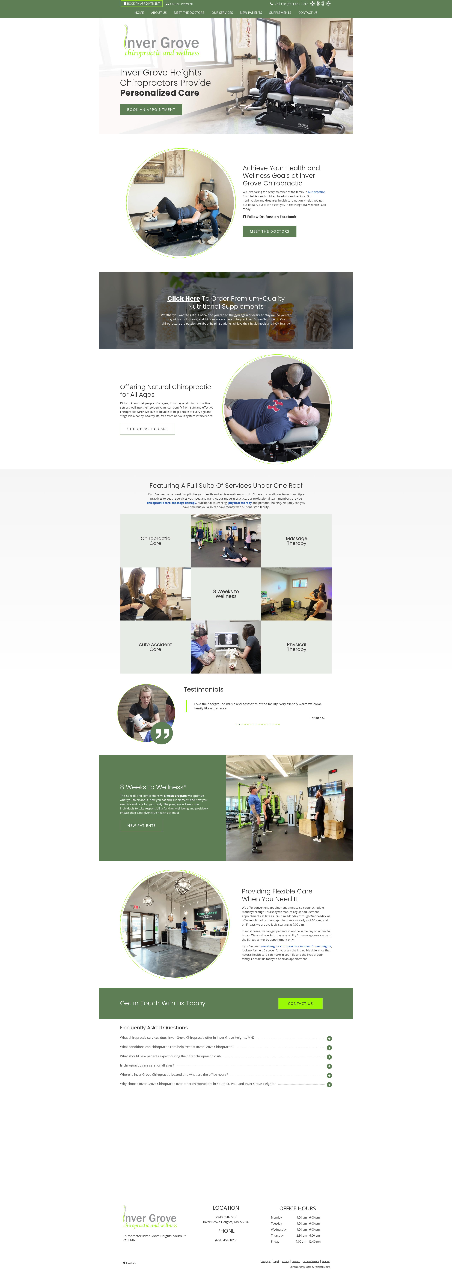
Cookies (296, 1261)
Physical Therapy (296, 647)
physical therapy (240, 503)
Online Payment (182, 4)
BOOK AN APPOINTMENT (151, 109)
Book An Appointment (143, 3)
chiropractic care (159, 503)
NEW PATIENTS (141, 825)
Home (139, 12)
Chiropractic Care (155, 541)
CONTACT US (300, 1003)
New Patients (251, 12)
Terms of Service (311, 1261)
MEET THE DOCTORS (269, 231)
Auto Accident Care (155, 647)
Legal (276, 1261)
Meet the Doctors (189, 12)
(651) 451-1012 (297, 4)
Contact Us (307, 12)
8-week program (175, 796)
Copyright (265, 1261)
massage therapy (184, 503)
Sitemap (326, 1261)
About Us (159, 12)
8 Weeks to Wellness (226, 594)
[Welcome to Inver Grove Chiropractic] (162, 57)
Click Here (183, 299)
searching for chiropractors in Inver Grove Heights (296, 946)
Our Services (222, 12)
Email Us (131, 1262)
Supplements (280, 12)
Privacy (285, 1261)
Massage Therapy (296, 541)
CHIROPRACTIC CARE (147, 428)
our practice (316, 192)
